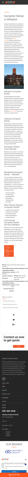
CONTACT (4, 401)
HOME (3, 386)
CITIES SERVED (5, 397)
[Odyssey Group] (14, 452)
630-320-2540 (13, 111)
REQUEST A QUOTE (6, 394)
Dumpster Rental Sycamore (10, 304)
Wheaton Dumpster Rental (8, 254)
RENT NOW (4, 390)
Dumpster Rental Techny (9, 301)
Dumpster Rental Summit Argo (10, 307)
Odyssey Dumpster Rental (8, 248)
